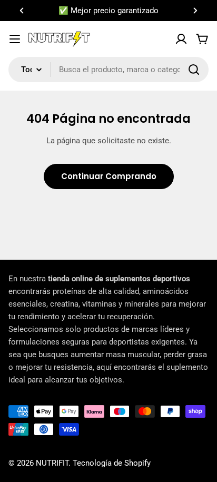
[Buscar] (194, 69)
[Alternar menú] (14, 39)
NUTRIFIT (52, 463)
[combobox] (108, 69)
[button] (22, 10)
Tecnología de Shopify (112, 463)
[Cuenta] (181, 39)
